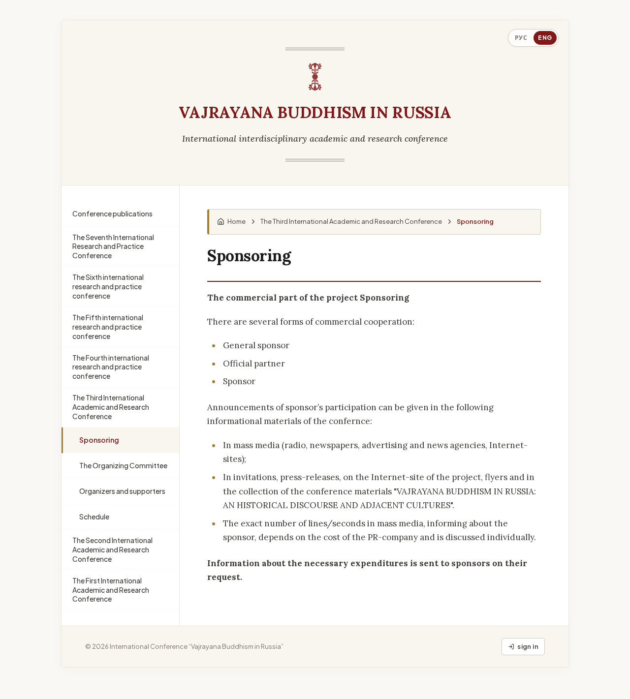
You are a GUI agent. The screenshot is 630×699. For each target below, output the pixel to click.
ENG (545, 37)
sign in (527, 646)
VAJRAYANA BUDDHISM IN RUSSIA (315, 112)
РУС (521, 37)
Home (236, 221)
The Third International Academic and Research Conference (351, 221)
